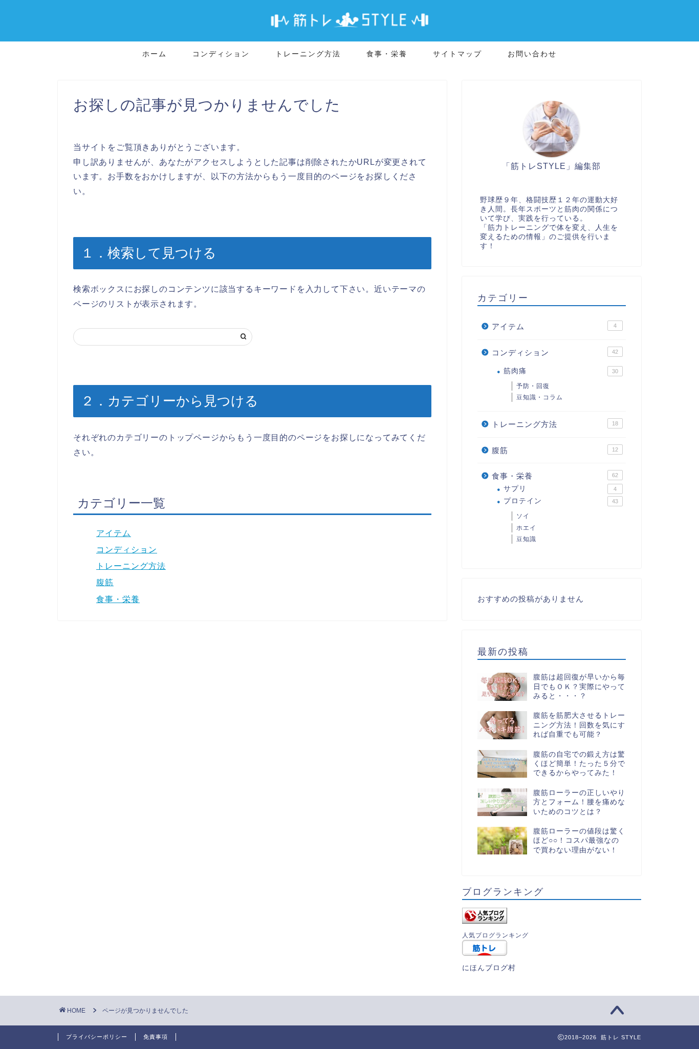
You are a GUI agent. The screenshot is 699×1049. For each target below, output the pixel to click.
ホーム (154, 53)
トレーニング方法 (308, 53)
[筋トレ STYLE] (349, 31)
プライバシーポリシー (96, 1037)
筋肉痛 (561, 371)
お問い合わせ (532, 53)
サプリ (560, 489)
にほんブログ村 (489, 968)
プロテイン (561, 501)
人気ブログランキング (495, 935)
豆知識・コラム (539, 397)
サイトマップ (457, 53)
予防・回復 (533, 386)
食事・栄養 (386, 53)
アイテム (113, 533)
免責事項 (155, 1037)
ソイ (523, 516)
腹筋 (105, 582)
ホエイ (526, 527)
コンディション (221, 53)
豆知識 (526, 539)
